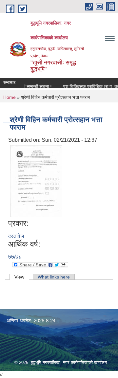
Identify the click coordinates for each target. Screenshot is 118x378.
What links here (54, 276)
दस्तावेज (16, 236)
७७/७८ (14, 257)
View (21, 276)
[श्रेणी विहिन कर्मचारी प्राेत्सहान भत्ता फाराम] (36, 181)
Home (9, 97)
